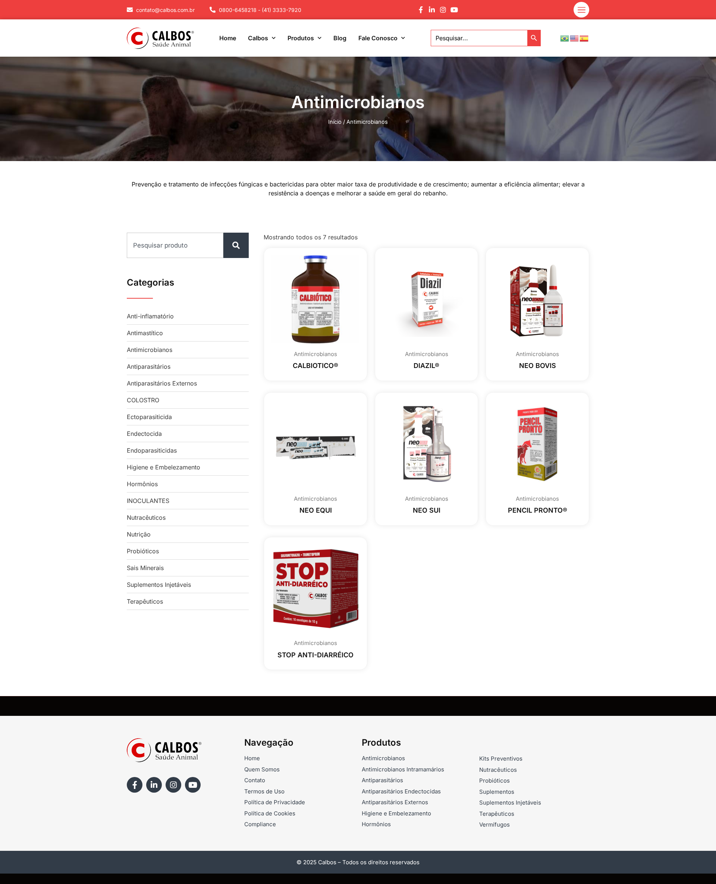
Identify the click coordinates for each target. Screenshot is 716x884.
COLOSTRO (143, 400)
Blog (339, 38)
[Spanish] (584, 37)
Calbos (258, 38)
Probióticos (143, 551)
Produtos (301, 38)
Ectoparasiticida (149, 417)
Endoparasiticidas (152, 450)
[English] (575, 37)
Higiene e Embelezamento (163, 467)
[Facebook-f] (420, 9)
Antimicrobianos (149, 349)
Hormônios (142, 484)
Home (227, 38)
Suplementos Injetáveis (159, 584)
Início (335, 122)
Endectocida (144, 433)
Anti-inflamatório (150, 316)
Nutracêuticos (146, 517)
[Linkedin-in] (431, 9)
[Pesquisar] (236, 245)
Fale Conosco (378, 38)
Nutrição (139, 534)
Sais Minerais (145, 568)
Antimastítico (145, 333)
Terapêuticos (145, 601)
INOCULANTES (148, 500)
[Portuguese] (565, 37)
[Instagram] (443, 9)
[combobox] (175, 245)
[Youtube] (454, 9)
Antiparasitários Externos (162, 383)
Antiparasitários (148, 366)
